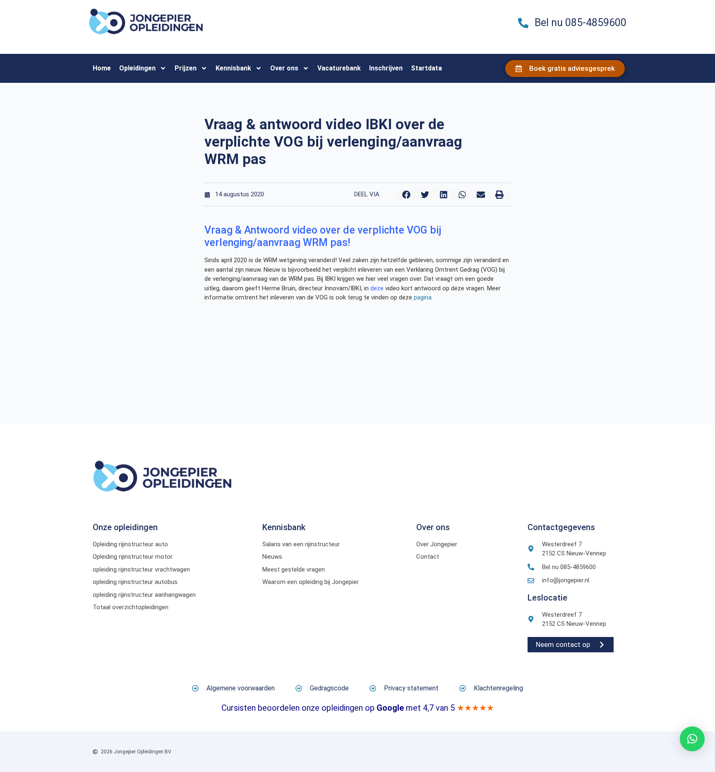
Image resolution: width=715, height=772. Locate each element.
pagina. (423, 297)
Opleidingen (137, 68)
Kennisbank (233, 68)
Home (102, 68)
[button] (406, 194)
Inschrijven (386, 68)
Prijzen (186, 68)
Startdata (426, 68)
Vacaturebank (339, 68)
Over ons (284, 68)
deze (377, 288)
